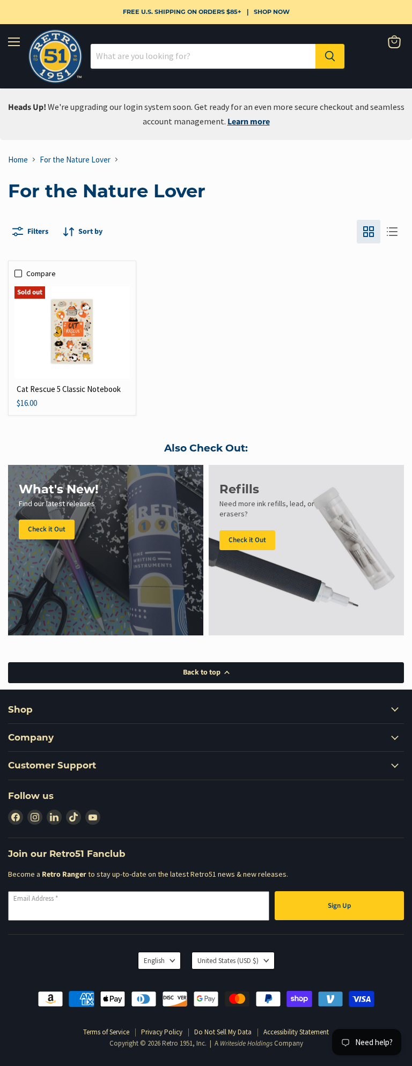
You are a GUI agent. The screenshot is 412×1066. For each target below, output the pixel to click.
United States (228, 960)
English (154, 960)
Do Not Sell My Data (223, 1032)
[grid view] (368, 231)
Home (18, 159)
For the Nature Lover (75, 159)
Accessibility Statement (296, 1032)
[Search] (329, 56)
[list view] (392, 231)
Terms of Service (106, 1032)
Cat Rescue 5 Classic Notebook (69, 389)
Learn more (248, 122)
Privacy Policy (161, 1032)
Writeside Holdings (246, 1043)
